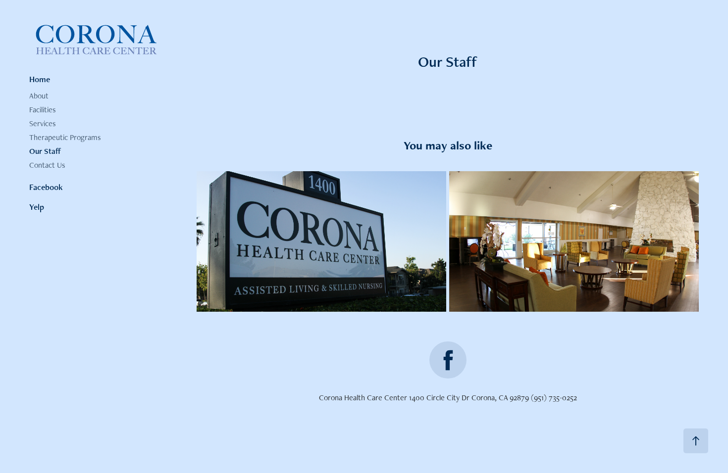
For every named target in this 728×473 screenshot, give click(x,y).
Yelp (36, 206)
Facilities (42, 109)
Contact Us (47, 165)
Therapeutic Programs (65, 137)
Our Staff (45, 151)
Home (39, 79)
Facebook (46, 187)
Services (42, 123)
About (39, 96)
